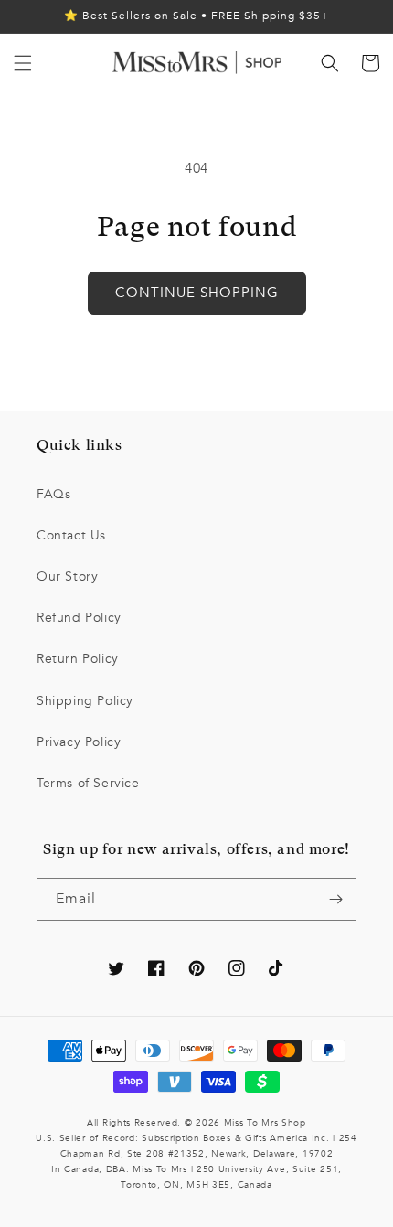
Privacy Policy (79, 742)
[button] (23, 63)
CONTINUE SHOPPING (197, 292)
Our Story (67, 576)
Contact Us (71, 535)
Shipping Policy (85, 701)
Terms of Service (88, 783)
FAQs (53, 494)
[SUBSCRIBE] (335, 899)
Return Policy (78, 658)
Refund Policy (79, 617)
